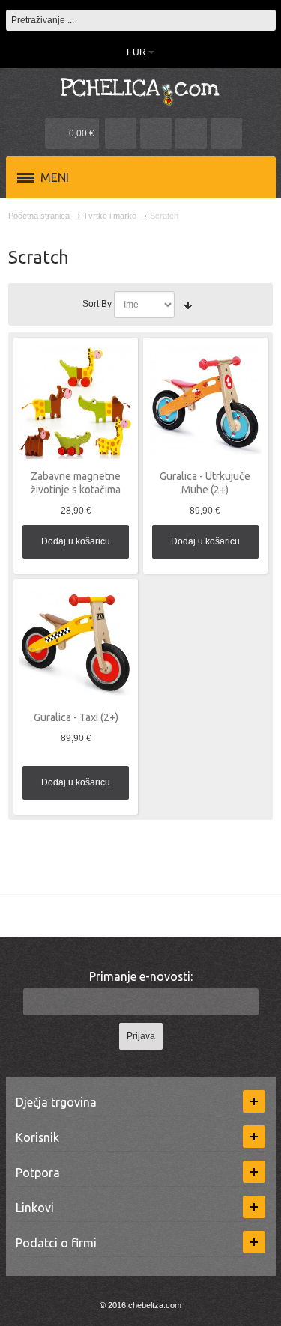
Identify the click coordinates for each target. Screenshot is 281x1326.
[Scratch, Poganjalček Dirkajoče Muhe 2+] (205, 402)
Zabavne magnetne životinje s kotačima (76, 482)
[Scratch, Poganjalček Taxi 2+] (76, 643)
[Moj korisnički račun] (120, 133)
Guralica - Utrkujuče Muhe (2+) (205, 482)
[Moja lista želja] (156, 133)
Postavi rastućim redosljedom (188, 305)
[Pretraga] (265, 20)
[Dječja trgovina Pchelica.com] (140, 91)
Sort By (97, 304)
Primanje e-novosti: (141, 976)
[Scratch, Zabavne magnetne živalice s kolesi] (76, 402)
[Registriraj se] (226, 133)
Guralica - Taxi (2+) (76, 717)
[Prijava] (191, 133)
